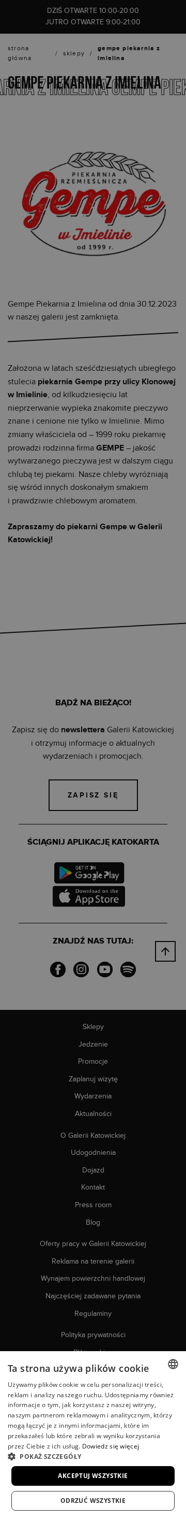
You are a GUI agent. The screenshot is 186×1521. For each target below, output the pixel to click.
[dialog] (93, 760)
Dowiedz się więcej (110, 1446)
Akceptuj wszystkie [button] (93, 1475)
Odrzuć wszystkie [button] (93, 1500)
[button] (93, 1456)
